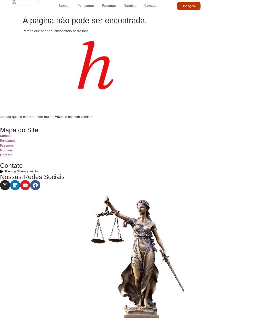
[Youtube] (25, 185)
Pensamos (86, 5)
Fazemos (109, 5)
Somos (64, 5)
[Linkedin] (15, 185)
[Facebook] (35, 185)
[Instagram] (5, 185)
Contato (150, 5)
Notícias (130, 5)
